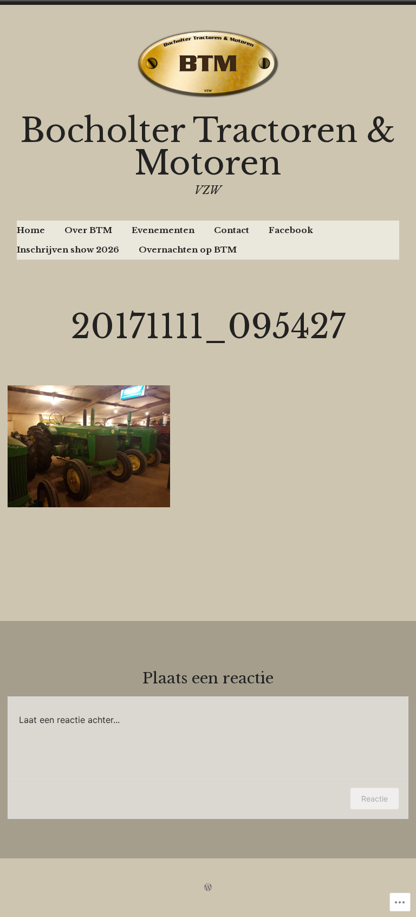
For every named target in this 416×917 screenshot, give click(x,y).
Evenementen (163, 230)
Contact (231, 230)
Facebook (291, 230)
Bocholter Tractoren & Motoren (208, 147)
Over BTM (88, 230)
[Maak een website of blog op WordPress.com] (208, 888)
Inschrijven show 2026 (68, 249)
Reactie (374, 798)
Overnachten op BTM (188, 249)
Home (31, 230)
